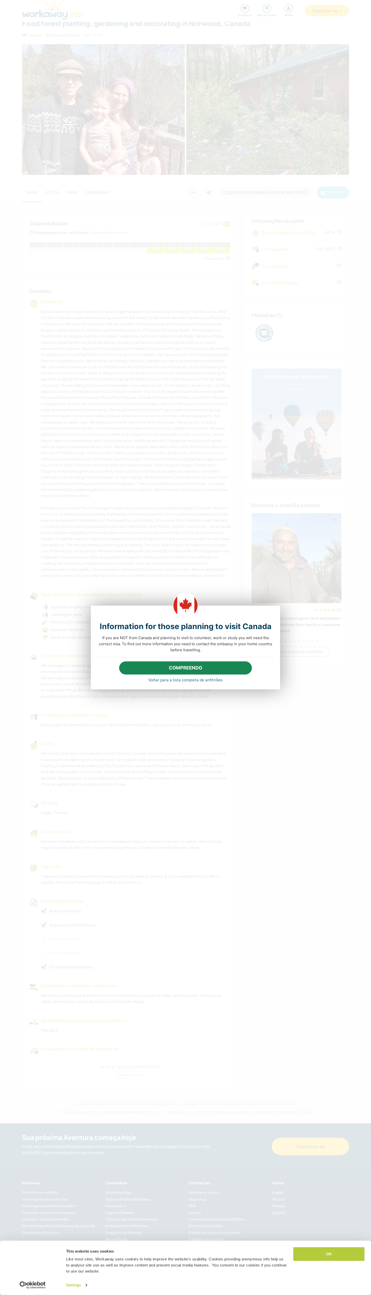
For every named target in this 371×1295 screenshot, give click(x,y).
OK (329, 1254)
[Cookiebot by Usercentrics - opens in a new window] (33, 1285)
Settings (73, 1285)
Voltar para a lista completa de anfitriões (185, 680)
